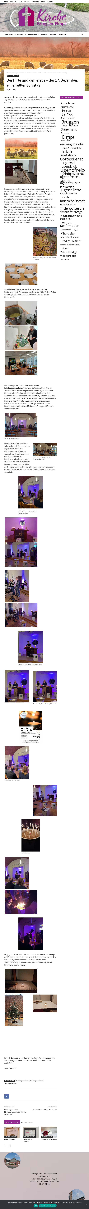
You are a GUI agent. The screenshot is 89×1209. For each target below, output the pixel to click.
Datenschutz (35, 1)
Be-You (66, 110)
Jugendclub (69, 166)
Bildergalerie (67, 118)
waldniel (65, 259)
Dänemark (69, 129)
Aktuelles (44, 34)
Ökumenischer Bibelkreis (49, 1139)
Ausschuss (67, 103)
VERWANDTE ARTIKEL (12, 1122)
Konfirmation (69, 226)
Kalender (53, 34)
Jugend (68, 163)
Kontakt (43, 1)
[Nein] (86, 1204)
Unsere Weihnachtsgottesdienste (45, 1110)
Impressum (27, 1)
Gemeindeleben (32, 34)
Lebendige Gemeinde (18, 73)
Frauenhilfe (76, 147)
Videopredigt (68, 255)
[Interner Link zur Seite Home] (44, 17)
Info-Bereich (62, 34)
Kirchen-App (50, 1)
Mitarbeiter (68, 233)
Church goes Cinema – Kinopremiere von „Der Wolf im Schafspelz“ (15, 1112)
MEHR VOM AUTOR (27, 1122)
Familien (66, 140)
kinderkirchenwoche (70, 215)
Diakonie (73, 125)
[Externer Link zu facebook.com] (6, 1096)
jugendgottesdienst (10, 1083)
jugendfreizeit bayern (69, 178)
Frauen (65, 147)
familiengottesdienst (22, 1081)
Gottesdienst (71, 159)
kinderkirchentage (70, 212)
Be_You (67, 114)
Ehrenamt (65, 133)
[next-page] (9, 1146)
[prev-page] (5, 1146)
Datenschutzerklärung (47, 1206)
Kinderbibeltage (67, 204)
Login (21, 1)
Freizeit (67, 152)
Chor (64, 125)
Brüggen (70, 122)
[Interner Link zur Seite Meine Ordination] (12, 1132)
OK (36, 1206)
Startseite (9, 34)
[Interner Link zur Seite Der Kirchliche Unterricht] (31, 1132)
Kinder (66, 197)
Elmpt (68, 137)
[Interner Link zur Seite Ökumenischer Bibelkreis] (49, 1132)
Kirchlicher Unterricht (28, 1136)
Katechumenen (68, 193)
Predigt (66, 240)
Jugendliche (70, 190)
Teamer (76, 241)
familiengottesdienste (36, 1081)
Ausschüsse (67, 107)
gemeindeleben (68, 155)
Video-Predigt (68, 252)
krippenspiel (66, 229)
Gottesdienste (19, 34)
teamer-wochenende (69, 244)
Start (8, 73)
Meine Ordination (9, 1139)
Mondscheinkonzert (69, 237)
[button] (82, 34)
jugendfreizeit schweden (69, 185)
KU (76, 229)
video (65, 248)
